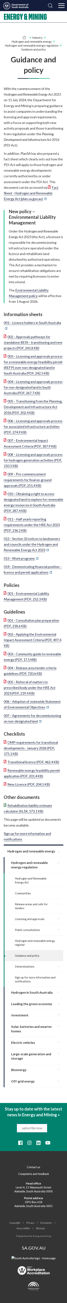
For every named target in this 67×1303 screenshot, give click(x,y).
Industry (37, 37)
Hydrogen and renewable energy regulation (32, 45)
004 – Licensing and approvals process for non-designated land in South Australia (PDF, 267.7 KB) (33, 387)
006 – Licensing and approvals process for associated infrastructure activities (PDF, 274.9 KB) (33, 426)
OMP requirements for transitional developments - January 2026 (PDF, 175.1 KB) (31, 748)
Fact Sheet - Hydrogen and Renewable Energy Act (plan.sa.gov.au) (31, 193)
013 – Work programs (21, 558)
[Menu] (61, 5)
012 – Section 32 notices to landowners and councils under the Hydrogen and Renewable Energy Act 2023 (32, 544)
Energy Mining (25, 17)
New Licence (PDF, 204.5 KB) (28, 784)
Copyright (14, 1222)
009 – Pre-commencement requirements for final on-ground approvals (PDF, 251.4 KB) (28, 479)
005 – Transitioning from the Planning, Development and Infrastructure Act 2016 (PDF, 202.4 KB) (33, 406)
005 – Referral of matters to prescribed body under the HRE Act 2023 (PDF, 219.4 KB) (29, 687)
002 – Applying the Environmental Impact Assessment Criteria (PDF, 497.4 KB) (32, 640)
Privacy (30, 1222)
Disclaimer (46, 1222)
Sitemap (40, 1228)
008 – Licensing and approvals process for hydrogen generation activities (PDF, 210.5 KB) (33, 460)
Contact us (33, 1167)
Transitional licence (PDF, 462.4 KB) (33, 762)
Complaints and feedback (33, 1173)
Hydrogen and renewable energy (32, 41)
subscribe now (32, 1128)
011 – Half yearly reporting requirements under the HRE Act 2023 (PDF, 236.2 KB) (32, 524)
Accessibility (23, 1228)
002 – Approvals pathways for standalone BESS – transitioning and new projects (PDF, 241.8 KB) (33, 342)
